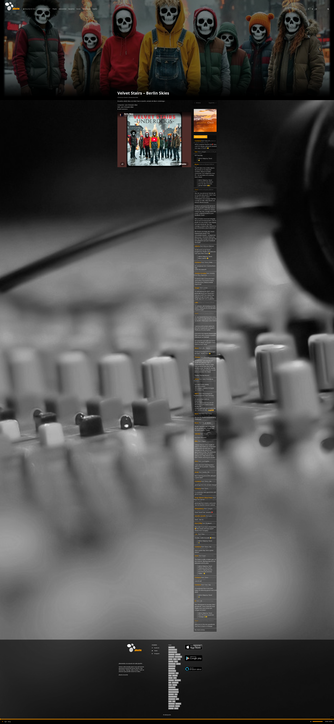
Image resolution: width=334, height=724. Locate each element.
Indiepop (171, 680)
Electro (178, 664)
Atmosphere (178, 657)
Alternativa (171, 647)
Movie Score (172, 687)
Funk (170, 675)
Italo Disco (177, 680)
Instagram (156, 653)
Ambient (178, 654)
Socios (78, 9)
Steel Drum (171, 703)
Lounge (174, 685)
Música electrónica (173, 692)
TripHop (171, 708)
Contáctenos (86, 9)
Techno (177, 706)
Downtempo (172, 664)
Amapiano (171, 654)
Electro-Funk (172, 666)
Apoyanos (71, 9)
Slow (170, 701)
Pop (176, 694)
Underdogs (161, 101)
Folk (177, 673)
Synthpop (178, 703)
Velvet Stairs (136, 101)
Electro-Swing (172, 671)
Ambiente (171, 657)
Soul (174, 701)
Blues (175, 659)
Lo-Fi (170, 685)
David (125, 97)
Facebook (156, 648)
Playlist (54, 9)
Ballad (170, 659)
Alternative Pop (172, 652)
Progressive (172, 699)
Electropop (171, 673)
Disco (176, 661)
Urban (176, 708)
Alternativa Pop (172, 649)
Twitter (156, 650)
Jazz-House (175, 682)
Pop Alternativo (173, 696)
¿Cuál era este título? (43, 9)
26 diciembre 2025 (133, 97)
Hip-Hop (175, 675)
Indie (175, 678)
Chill (179, 659)
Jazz (170, 682)
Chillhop (171, 661)
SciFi (177, 699)
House (170, 678)
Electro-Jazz (172, 668)
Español (94, 9)
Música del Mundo (173, 689)
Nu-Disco (171, 694)
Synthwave (171, 706)
